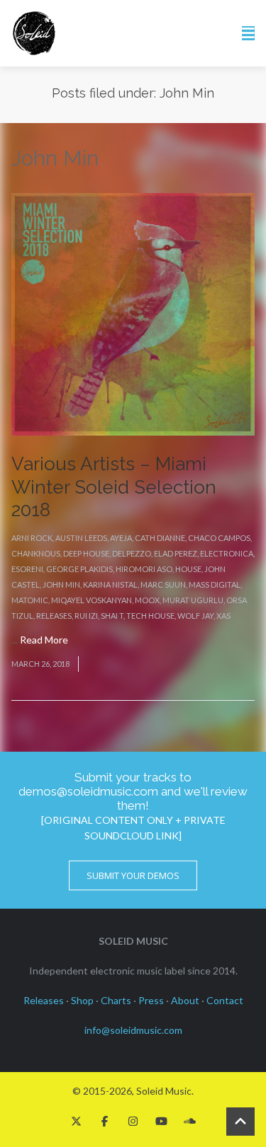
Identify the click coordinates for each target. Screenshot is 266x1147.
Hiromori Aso (144, 569)
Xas (223, 615)
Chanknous (35, 553)
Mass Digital (214, 584)
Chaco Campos (219, 537)
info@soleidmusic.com (133, 1030)
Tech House (150, 615)
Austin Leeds (81, 537)
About (185, 1000)
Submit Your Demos (133, 875)
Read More (44, 640)
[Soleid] (34, 33)
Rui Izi (86, 615)
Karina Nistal (110, 584)
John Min (61, 584)
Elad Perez (175, 553)
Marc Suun (163, 584)
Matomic (29, 600)
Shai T (112, 615)
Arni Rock (31, 537)
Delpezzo (131, 553)
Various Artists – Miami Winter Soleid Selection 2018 (113, 486)
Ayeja (121, 537)
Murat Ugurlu (192, 600)
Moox (147, 600)
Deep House (86, 553)
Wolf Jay (195, 615)
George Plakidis (79, 569)
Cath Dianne (160, 537)
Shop (82, 1000)
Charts (116, 1000)
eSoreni (27, 569)
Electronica (226, 553)
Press (151, 1000)
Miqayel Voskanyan (91, 600)
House (188, 569)
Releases (54, 615)
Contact (224, 1000)
